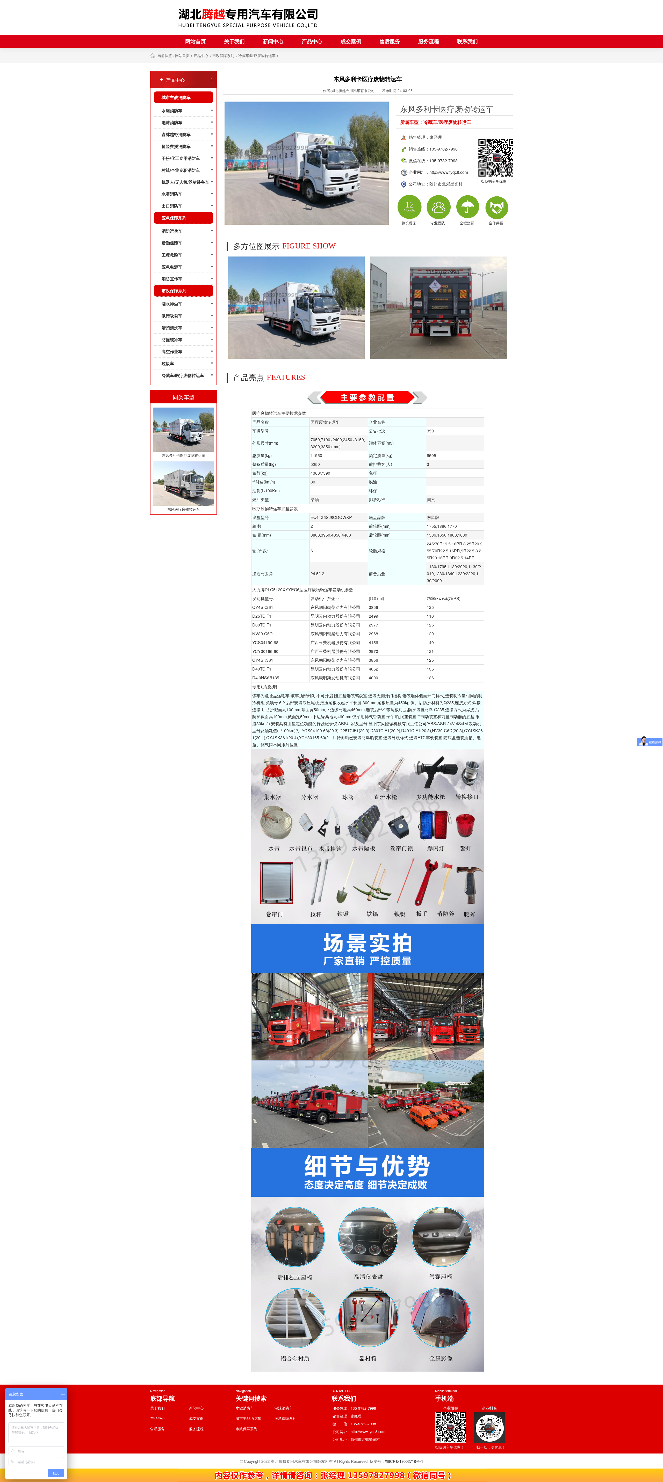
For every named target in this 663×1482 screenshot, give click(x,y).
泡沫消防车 (172, 122)
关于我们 (234, 41)
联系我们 (467, 41)
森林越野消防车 (176, 134)
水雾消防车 (172, 194)
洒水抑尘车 (172, 304)
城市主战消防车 (176, 97)
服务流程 (428, 41)
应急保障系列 (174, 218)
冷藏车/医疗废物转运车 (257, 55)
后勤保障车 (172, 243)
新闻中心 (273, 41)
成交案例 (351, 41)
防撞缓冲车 (172, 340)
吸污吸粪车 (172, 316)
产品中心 (312, 41)
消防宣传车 (172, 279)
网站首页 (195, 41)
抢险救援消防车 (176, 146)
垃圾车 (168, 363)
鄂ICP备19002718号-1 (404, 1461)
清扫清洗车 (172, 328)
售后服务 (389, 41)
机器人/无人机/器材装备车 (185, 182)
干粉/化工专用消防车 (181, 158)
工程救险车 (172, 255)
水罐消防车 (172, 110)
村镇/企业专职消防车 (181, 170)
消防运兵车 (172, 231)
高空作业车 (172, 351)
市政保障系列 (223, 55)
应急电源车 (172, 267)
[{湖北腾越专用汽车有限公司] (248, 17)
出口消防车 (172, 206)
